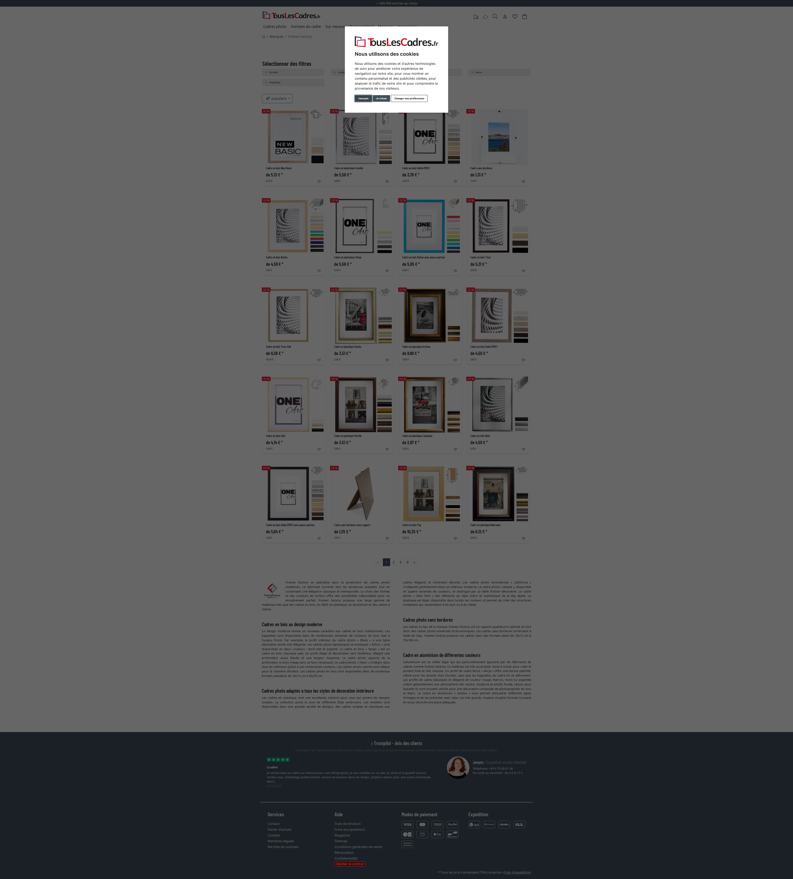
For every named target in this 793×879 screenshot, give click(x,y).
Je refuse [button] (381, 98)
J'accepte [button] (363, 98)
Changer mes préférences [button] (409, 98)
